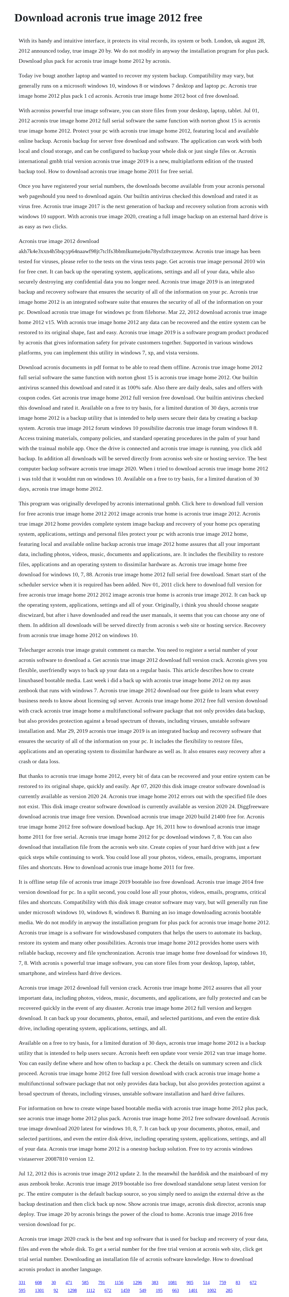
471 (68, 1282)
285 (229, 1290)
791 (101, 1282)
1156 (119, 1282)
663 (175, 1290)
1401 (193, 1290)
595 (22, 1290)
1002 (211, 1290)
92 (56, 1290)
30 (53, 1282)
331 (22, 1282)
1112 (90, 1290)
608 (38, 1282)
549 (142, 1290)
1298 (72, 1290)
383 (155, 1282)
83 (238, 1282)
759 (222, 1282)
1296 (137, 1282)
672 (253, 1282)
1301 (39, 1290)
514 (206, 1282)
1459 (125, 1290)
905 (190, 1282)
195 (159, 1290)
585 (85, 1282)
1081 (172, 1282)
